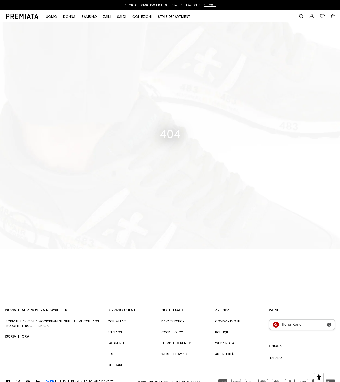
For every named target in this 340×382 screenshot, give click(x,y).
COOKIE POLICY (172, 332)
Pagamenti (116, 343)
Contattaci (117, 321)
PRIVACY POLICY (172, 321)
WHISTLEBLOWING (174, 354)
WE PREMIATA (224, 343)
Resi (111, 354)
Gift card (115, 365)
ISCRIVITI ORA (17, 336)
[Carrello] (333, 16)
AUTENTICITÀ (224, 354)
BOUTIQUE (222, 332)
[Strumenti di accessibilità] (319, 377)
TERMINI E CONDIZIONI (176, 343)
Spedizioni (115, 332)
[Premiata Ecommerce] (22, 17)
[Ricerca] (301, 16)
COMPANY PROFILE (228, 321)
